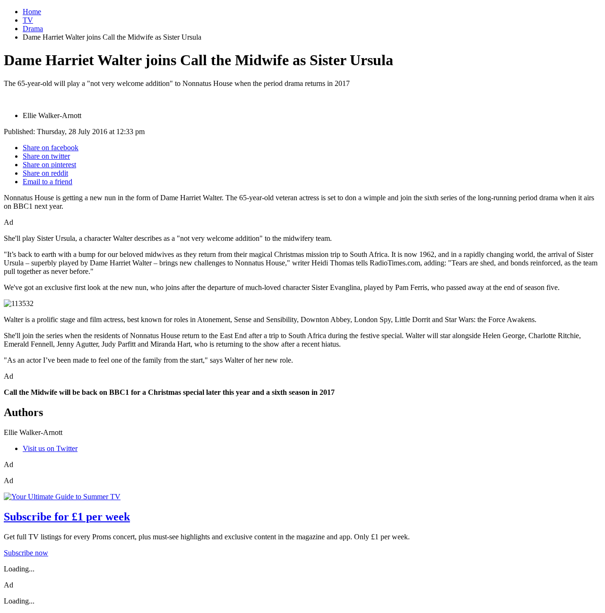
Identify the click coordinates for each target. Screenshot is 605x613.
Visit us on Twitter (50, 448)
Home (32, 12)
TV (28, 20)
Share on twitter (46, 156)
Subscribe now (26, 553)
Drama (33, 29)
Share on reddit (45, 173)
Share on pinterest (49, 165)
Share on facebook (50, 148)
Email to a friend (47, 182)
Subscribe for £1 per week (67, 517)
